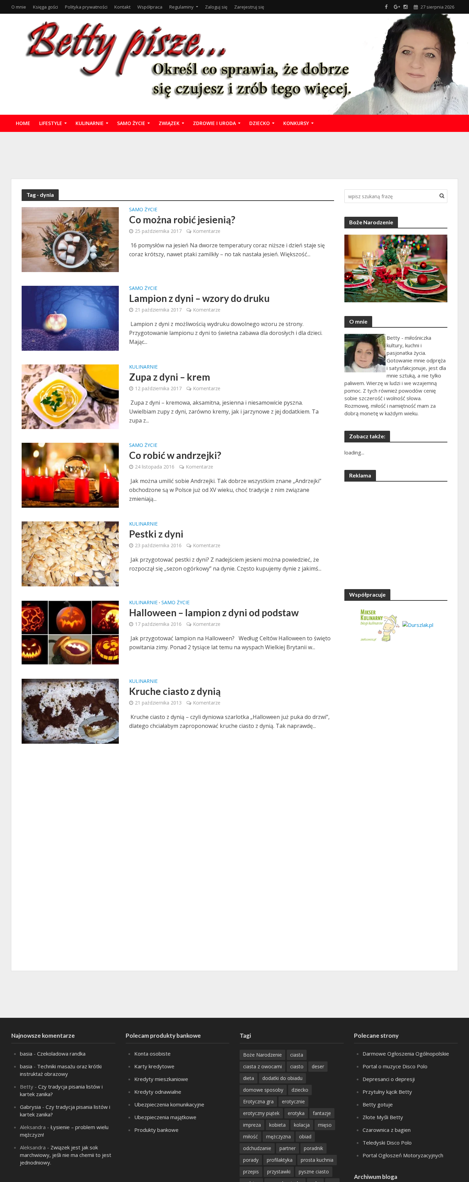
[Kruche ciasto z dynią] (70, 710)
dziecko (299, 1090)
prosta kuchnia (317, 1160)
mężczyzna (278, 1136)
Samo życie (131, 123)
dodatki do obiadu (282, 1078)
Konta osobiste (152, 1053)
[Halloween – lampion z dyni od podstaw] (70, 632)
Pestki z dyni (156, 534)
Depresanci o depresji (389, 1079)
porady (251, 1160)
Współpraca (149, 7)
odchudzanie (257, 1148)
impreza (252, 1125)
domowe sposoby (263, 1090)
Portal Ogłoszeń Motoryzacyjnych (403, 1155)
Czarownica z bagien (387, 1129)
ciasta (296, 1054)
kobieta (277, 1125)
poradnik (313, 1148)
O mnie (18, 7)
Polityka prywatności (86, 7)
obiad (305, 1136)
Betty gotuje (378, 1104)
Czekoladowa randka (61, 1053)
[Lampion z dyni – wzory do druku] (70, 318)
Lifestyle (50, 123)
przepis (251, 1171)
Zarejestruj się (249, 7)
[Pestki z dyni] (70, 553)
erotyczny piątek (261, 1113)
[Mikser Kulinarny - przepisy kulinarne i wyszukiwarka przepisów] (379, 624)
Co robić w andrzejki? (175, 455)
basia (26, 1053)
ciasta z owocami (262, 1066)
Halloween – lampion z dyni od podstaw (214, 612)
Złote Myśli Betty (383, 1117)
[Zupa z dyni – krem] (70, 396)
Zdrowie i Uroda (214, 123)
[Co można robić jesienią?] (70, 239)
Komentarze (206, 231)
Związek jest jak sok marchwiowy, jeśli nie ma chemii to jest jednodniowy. (65, 1155)
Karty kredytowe (154, 1066)
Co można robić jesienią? (182, 219)
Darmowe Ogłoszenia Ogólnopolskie (406, 1053)
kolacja (302, 1125)
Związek (169, 123)
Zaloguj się (216, 7)
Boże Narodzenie (262, 1054)
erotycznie (293, 1101)
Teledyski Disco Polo (387, 1142)
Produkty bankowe (156, 1129)
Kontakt (122, 7)
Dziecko (259, 123)
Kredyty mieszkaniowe (161, 1079)
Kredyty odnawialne (157, 1091)
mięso (325, 1125)
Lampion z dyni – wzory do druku (199, 298)
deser (318, 1066)
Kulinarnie (90, 123)
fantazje (322, 1113)
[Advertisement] (234, 154)
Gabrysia (30, 1106)
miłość (250, 1136)
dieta (248, 1078)
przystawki (278, 1171)
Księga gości (45, 7)
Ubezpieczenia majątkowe (165, 1117)
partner (287, 1148)
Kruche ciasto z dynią (175, 691)
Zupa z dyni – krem (169, 377)
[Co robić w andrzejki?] (70, 475)
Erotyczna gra (258, 1101)
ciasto (297, 1066)
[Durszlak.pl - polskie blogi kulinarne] (417, 624)
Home (23, 123)
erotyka (296, 1113)
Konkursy (296, 123)
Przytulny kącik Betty (387, 1091)
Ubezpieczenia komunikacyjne (169, 1104)
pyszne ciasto (314, 1171)
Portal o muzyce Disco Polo (395, 1066)
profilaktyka (280, 1160)
